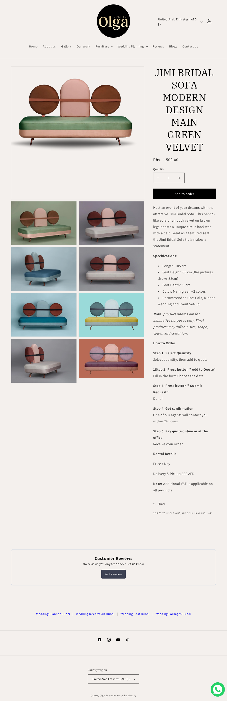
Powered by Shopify (125, 695)
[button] (104, 46)
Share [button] (162, 504)
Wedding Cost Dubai (134, 614)
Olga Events (107, 695)
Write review (113, 574)
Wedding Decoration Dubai (95, 614)
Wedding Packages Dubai (173, 614)
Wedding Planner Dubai (53, 614)
